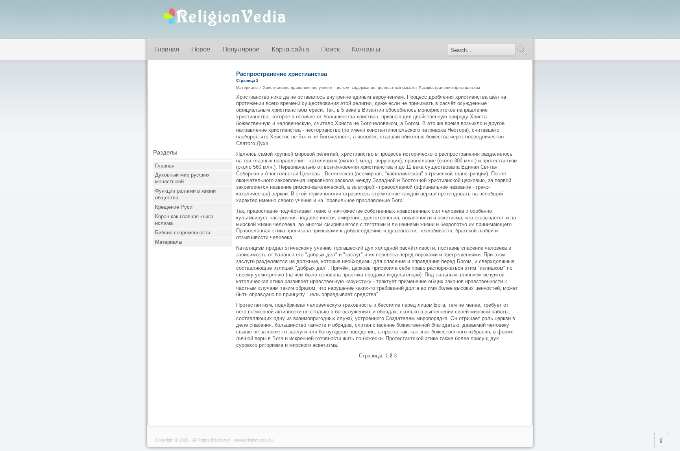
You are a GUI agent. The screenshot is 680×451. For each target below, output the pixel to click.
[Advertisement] (192, 107)
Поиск (330, 49)
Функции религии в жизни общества (185, 194)
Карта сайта (290, 49)
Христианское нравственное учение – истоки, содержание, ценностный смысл (338, 87)
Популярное (240, 49)
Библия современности (182, 233)
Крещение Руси (173, 207)
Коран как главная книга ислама (184, 220)
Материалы (168, 242)
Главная (166, 49)
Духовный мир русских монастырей (182, 178)
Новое (200, 49)
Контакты (366, 49)
